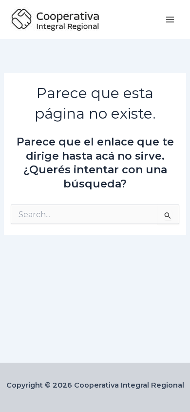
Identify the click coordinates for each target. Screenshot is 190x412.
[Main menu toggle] (170, 19)
